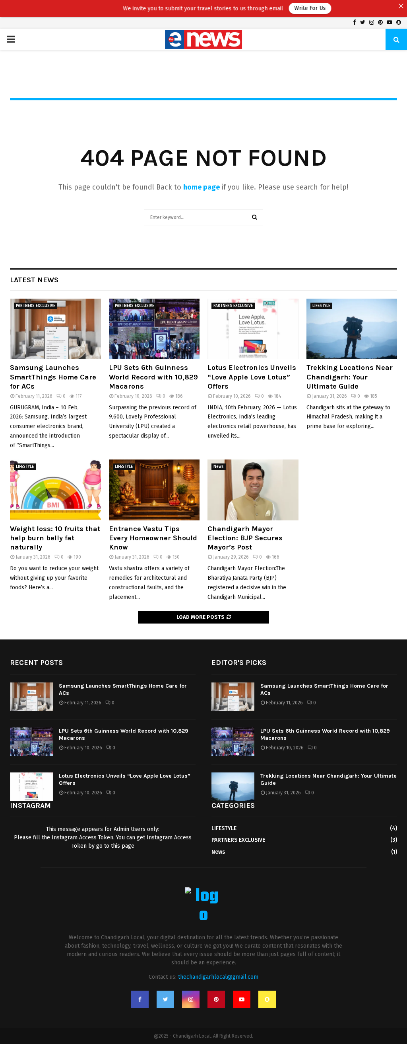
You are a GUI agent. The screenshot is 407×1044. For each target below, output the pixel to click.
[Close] (401, 6)
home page (201, 187)
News (218, 466)
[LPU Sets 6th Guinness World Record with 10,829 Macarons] (154, 329)
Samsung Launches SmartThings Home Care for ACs (53, 377)
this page (122, 846)
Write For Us (292, 8)
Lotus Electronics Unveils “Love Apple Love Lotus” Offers (251, 377)
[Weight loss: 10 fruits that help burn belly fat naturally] (55, 489)
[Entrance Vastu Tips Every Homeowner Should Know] (154, 489)
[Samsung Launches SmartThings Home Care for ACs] (55, 329)
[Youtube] (241, 999)
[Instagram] (191, 999)
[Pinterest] (216, 999)
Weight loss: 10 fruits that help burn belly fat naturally (55, 538)
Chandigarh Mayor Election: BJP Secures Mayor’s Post (245, 538)
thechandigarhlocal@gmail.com (218, 977)
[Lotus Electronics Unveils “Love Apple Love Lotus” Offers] (252, 329)
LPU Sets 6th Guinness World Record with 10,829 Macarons (153, 377)
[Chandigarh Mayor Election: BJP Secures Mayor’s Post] (252, 489)
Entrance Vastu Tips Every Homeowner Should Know (153, 538)
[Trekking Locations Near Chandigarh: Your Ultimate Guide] (351, 329)
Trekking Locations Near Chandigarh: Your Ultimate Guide (349, 377)
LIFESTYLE (321, 305)
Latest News (34, 280)
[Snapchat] (267, 999)
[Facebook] (140, 999)
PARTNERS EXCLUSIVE (35, 305)
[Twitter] (165, 999)
